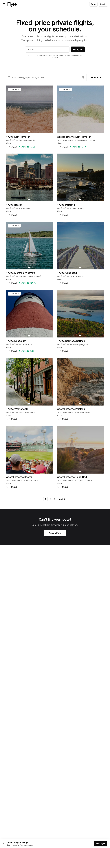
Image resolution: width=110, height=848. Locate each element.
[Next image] (50, 109)
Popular (98, 77)
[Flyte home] (12, 4)
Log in (103, 4)
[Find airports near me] (83, 77)
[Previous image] (9, 109)
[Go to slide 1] (29, 131)
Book (93, 4)
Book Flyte (100, 843)
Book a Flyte (55, 533)
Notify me (77, 49)
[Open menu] (4, 4)
